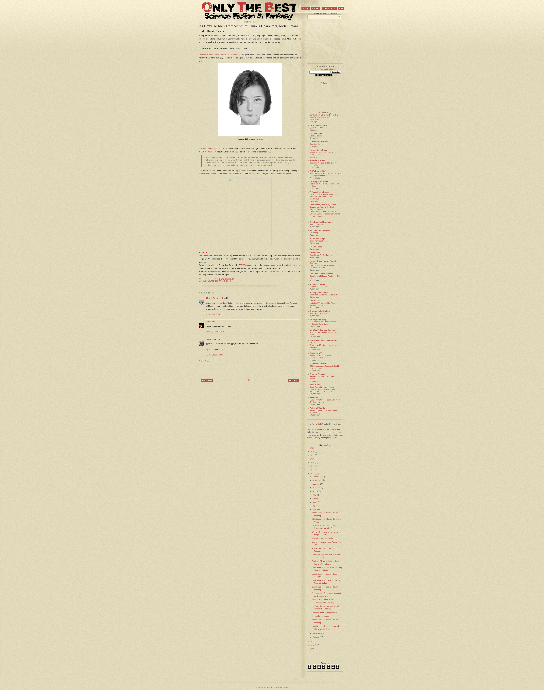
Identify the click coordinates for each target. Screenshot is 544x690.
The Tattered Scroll (271, 271)
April (315, 506)
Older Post (293, 380)
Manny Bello (317, 424)
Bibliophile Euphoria (317, 225)
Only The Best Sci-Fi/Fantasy (277, 687)
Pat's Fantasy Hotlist (319, 125)
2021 (312, 448)
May (315, 502)
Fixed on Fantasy (317, 374)
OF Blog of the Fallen (319, 181)
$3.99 (243, 271)
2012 (312, 473)
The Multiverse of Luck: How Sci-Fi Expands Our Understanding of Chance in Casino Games (325, 214)
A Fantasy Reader (317, 284)
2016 (312, 459)
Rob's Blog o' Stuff (318, 171)
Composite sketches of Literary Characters (218, 55)
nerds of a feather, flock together (324, 115)
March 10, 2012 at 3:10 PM (215, 355)
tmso (208, 321)
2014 (312, 466)
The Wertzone (316, 134)
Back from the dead (317, 144)
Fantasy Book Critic (318, 150)
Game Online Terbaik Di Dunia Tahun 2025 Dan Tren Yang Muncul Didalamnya (324, 196)
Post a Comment (205, 361)
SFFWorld (314, 398)
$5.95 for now (205, 152)
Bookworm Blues (317, 161)
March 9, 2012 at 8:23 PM (214, 314)
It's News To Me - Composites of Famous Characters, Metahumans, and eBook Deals (249, 28)
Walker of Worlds (317, 408)
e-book (229, 281)
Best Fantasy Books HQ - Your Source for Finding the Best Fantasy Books (323, 207)
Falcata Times (316, 247)
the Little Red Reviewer (320, 230)
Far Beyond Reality (318, 319)
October (316, 484)
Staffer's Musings (317, 239)
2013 (312, 470)
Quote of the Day (316, 128)
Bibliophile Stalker (318, 364)
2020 (312, 451)
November (317, 480)
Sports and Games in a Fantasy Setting (325, 295)
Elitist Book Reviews (319, 142)
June (315, 498)
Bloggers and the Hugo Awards (324, 612)
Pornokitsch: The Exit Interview (321, 255)
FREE (242, 265)
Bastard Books (316, 385)
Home (306, 8)
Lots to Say (314, 233)
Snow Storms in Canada (319, 241)
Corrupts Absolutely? (208, 148)
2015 (312, 463)
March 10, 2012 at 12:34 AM (215, 332)
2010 (312, 645)
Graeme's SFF (316, 353)
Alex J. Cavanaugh (214, 298)
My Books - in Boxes (320, 616)
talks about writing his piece (278, 174)
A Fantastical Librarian (320, 192)
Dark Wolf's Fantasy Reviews (322, 330)
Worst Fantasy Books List (322, 538)
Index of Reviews (330, 13)
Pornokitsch (315, 253)
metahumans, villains (208, 174)
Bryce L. (210, 339)
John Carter (272, 265)
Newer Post (207, 380)
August (316, 491)
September (317, 488)
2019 (312, 455)
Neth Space (315, 301)
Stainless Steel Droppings (321, 222)
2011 (312, 642)
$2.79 (248, 256)
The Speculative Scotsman (321, 274)
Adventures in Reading (320, 311)
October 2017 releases (318, 287)
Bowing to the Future (319, 292)
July (315, 495)
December (317, 477)
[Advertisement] (250, 370)
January (316, 637)
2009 (312, 649)
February (316, 633)
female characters (231, 174)
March (315, 509)
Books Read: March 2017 (319, 314)
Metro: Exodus (315, 136)
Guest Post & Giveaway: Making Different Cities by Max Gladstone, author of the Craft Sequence (323, 389)
